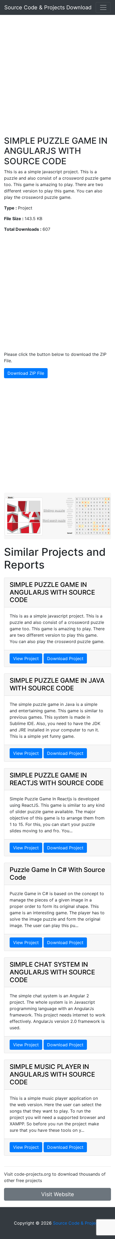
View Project (26, 658)
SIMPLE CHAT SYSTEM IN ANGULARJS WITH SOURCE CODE (52, 972)
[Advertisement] (57, 78)
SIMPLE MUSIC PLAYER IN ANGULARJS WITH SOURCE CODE (52, 1074)
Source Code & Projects (77, 1223)
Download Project (65, 658)
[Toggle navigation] (103, 7)
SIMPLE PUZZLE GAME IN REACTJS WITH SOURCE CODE (56, 779)
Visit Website (57, 1194)
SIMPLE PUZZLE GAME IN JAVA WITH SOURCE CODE (57, 684)
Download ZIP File (25, 373)
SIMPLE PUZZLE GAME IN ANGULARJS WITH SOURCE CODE (52, 592)
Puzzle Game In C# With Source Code (57, 873)
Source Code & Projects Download (47, 7)
